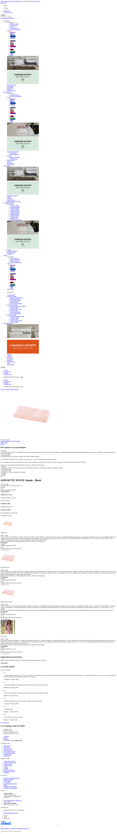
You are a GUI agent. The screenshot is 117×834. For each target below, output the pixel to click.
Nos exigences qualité (9, 753)
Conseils (6, 768)
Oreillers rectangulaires (16, 220)
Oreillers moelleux (14, 214)
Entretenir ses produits (9, 771)
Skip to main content (6, 1)
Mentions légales (5, 828)
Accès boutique (11, 295)
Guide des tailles (8, 765)
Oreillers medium (14, 215)
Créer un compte (8, 12)
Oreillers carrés (14, 218)
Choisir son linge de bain (10, 762)
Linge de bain (7, 371)
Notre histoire (7, 746)
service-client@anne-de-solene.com (13, 800)
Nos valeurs (7, 747)
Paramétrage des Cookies (10, 786)
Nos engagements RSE (9, 751)
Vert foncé (12, 52)
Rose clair (12, 32)
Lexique (6, 767)
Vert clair (12, 51)
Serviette (6, 373)
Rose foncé (13, 46)
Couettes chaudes (14, 208)
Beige (11, 33)
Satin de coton (13, 25)
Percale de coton (14, 23)
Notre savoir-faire (8, 748)
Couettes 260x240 (14, 212)
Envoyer (3, 15)
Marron (12, 43)
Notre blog (6, 772)
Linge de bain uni (14, 95)
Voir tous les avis (5, 722)
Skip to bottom (15, 1)
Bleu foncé (13, 36)
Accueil (6, 370)
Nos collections (8, 750)
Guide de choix (8, 764)
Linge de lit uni (14, 28)
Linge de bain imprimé (16, 96)
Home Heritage (8, 754)
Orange (12, 45)
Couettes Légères (14, 205)
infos (43, 465)
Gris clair (12, 38)
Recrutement (7, 756)
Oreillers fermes (14, 217)
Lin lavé (12, 26)
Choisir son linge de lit (9, 761)
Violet (11, 53)
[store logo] (35, 1)
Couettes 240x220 (14, 211)
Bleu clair (12, 35)
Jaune (11, 42)
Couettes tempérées (15, 207)
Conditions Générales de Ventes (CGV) (20, 828)
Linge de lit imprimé (15, 29)
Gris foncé (12, 41)
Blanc (11, 55)
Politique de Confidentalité (10, 788)
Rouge (12, 49)
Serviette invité (7, 374)
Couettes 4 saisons (14, 210)
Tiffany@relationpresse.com (11, 813)
